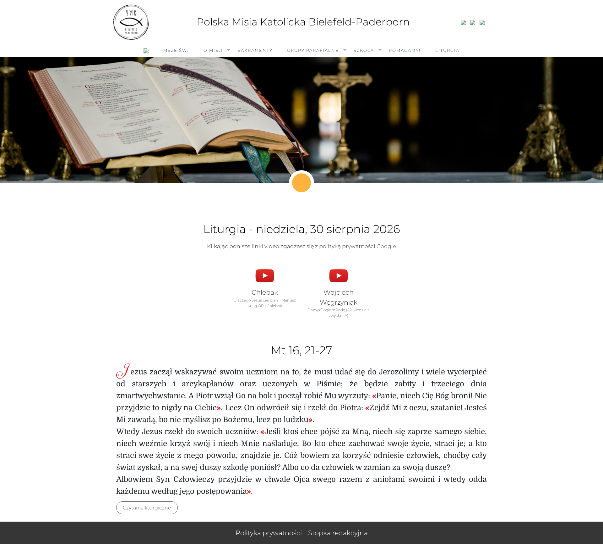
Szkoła (364, 50)
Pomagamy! (405, 50)
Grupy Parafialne (313, 50)
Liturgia (447, 50)
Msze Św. (176, 50)
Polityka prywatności (269, 533)
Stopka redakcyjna (338, 533)
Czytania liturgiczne (147, 508)
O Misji (213, 50)
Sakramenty (255, 50)
